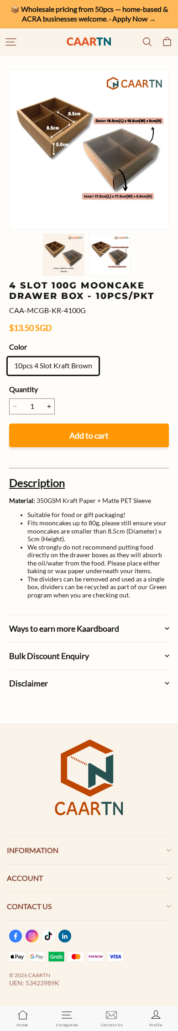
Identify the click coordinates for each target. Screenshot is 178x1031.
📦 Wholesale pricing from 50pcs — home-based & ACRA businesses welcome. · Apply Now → (89, 14)
